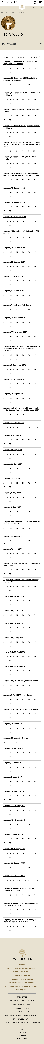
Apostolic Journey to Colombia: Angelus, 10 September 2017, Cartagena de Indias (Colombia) (21, 348)
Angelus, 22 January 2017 (14, 863)
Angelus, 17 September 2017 (15, 332)
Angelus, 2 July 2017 (12, 507)
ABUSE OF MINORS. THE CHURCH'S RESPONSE (21, 986)
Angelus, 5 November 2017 (14, 217)
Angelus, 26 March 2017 (13, 724)
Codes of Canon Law (21, 972)
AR (4, 68)
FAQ (22, 1029)
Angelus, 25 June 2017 (12, 536)
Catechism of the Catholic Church (21, 968)
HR (35, 68)
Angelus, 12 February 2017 (14, 820)
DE (11, 68)
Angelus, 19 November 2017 (14, 188)
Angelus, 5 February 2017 (13, 834)
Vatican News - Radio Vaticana (22, 1000)
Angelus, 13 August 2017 (13, 423)
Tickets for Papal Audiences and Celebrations (22, 1022)
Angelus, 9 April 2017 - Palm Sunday (18, 695)
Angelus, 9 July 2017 (12, 493)
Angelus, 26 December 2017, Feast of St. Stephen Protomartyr (20, 79)
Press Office (22, 997)
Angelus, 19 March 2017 (13, 748)
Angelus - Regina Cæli (10, 13)
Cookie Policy (22, 1035)
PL (10, 359)
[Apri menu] (40, 2)
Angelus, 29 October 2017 (14, 247)
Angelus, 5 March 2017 (12, 777)
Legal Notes (22, 1032)
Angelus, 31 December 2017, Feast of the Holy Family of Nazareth (20, 62)
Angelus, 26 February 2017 (14, 791)
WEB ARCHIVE (21, 990)
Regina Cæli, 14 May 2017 (14, 623)
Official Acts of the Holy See (21, 979)
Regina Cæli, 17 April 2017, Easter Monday (20, 681)
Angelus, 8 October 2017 (13, 291)
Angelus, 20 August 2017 (13, 394)
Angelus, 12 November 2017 (14, 202)
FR (29, 68)
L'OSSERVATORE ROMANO (22, 1004)
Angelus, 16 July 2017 (12, 478)
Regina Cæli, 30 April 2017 (14, 652)
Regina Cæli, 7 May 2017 (13, 637)
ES (23, 68)
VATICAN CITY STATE (22, 1012)
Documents (22, 43)
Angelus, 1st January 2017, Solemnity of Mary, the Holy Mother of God (19, 921)
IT (4, 72)
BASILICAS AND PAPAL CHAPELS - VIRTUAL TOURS (22, 1015)
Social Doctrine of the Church (21, 983)
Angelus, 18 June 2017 (12, 549)
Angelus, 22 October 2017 (14, 262)
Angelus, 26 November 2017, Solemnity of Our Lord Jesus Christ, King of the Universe (21, 174)
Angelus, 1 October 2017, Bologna (17, 305)
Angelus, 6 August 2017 (13, 435)
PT (10, 72)
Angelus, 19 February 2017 (14, 806)
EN (17, 68)
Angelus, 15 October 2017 (13, 276)
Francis (12, 34)
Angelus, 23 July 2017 (12, 464)
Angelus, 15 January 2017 (14, 876)
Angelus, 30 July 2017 (12, 450)
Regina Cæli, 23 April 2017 (14, 666)
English (34, 8)
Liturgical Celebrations (22, 1019)
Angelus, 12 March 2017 (13, 763)
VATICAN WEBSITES (22, 1008)
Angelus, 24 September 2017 (15, 318)
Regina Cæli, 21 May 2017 (13, 610)
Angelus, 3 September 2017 (14, 365)
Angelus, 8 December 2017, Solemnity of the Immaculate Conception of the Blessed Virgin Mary (22, 144)
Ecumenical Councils (21, 975)
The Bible (21, 964)
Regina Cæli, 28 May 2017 (14, 596)
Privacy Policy (22, 1038)
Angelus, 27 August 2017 (13, 379)
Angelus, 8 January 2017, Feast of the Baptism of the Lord (18, 889)
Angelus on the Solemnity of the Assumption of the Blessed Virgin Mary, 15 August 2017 (21, 409)
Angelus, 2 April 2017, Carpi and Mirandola (20, 709)
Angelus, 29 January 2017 (14, 849)
